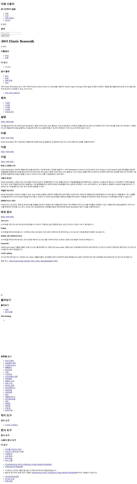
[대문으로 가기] (2, 295)
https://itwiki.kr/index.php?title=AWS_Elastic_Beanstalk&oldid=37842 (33, 261)
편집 (3, 122)
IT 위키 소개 (9, 479)
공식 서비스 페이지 (12, 93)
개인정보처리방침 (12, 476)
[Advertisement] (65, 279)
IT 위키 (3, 24)
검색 (3, 29)
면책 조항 (8, 481)
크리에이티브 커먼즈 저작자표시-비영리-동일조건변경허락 (54, 473)
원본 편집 (9, 122)
